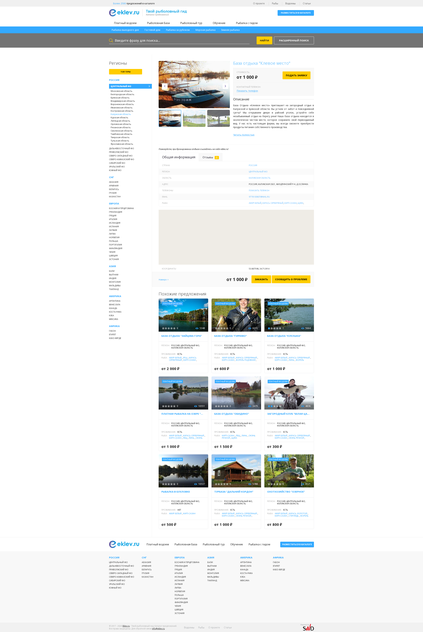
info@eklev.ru (158, 628)
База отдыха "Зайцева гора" (181, 335)
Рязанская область (121, 127)
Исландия (114, 222)
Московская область (121, 90)
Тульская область (120, 140)
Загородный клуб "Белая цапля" (289, 413)
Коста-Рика (115, 311)
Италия (113, 219)
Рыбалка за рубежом (178, 29)
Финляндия (115, 248)
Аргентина (114, 301)
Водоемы (290, 3)
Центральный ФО (121, 86)
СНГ (111, 177)
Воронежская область (122, 104)
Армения (113, 185)
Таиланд (114, 289)
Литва (112, 233)
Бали (112, 271)
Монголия (115, 282)
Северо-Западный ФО (121, 155)
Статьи (307, 3)
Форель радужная (245, 360)
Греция (112, 215)
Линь (291, 360)
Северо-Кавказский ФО (121, 159)
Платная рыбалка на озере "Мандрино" (183, 413)
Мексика (113, 319)
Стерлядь (294, 515)
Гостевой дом (152, 29)
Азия (112, 266)
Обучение (219, 23)
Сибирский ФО (117, 163)
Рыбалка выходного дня (125, 29)
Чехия (112, 252)
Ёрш (185, 357)
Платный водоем (125, 23)
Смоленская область (121, 130)
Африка (114, 326)
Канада (113, 308)
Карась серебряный (272, 203)
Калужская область (121, 114)
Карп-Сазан (290, 203)
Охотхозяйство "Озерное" (286, 491)
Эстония (114, 259)
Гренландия (115, 212)
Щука (300, 203)
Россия (114, 80)
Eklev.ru (126, 626)
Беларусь (114, 189)
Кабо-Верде (115, 338)
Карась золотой (298, 513)
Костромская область (122, 110)
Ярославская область (122, 143)
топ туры (126, 71)
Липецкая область (120, 120)
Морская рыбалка (205, 29)
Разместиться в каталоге (296, 12)
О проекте (259, 3)
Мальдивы (115, 285)
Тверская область (120, 137)
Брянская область (120, 97)
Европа (114, 203)
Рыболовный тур (191, 23)
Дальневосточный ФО (121, 148)
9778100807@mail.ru (259, 196)
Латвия (113, 230)
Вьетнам (113, 274)
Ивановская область (122, 107)
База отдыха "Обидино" (231, 413)
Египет (112, 334)
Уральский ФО (117, 166)
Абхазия (113, 182)
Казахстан (115, 196)
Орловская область (121, 124)
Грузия (112, 193)
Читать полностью (243, 134)
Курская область (119, 117)
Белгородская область (122, 94)
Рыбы (275, 3)
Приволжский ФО (118, 152)
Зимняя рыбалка (230, 29)
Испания (114, 226)
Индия (112, 278)
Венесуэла (114, 304)
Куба (111, 315)
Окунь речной (296, 437)
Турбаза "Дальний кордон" (233, 491)
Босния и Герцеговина (121, 208)
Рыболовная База (158, 23)
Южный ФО (115, 170)
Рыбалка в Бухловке (175, 491)
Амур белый (255, 203)
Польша (113, 241)
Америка (115, 296)
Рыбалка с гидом (247, 23)
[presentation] (165, 86)
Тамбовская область (121, 133)
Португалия (115, 244)
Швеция (113, 255)
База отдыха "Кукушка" (284, 335)
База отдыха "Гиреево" (230, 335)
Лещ (185, 437)
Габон (112, 330)
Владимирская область (123, 100)
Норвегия (114, 237)
